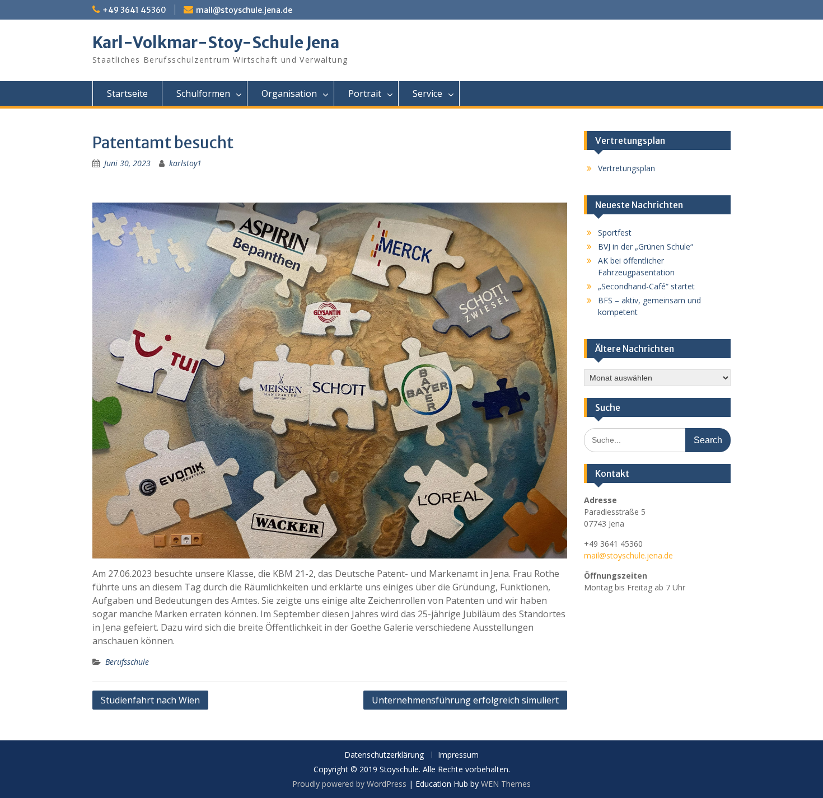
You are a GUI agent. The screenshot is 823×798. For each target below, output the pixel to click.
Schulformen (203, 93)
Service (427, 93)
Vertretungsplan (626, 168)
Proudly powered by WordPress (349, 783)
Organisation (289, 93)
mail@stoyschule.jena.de (244, 10)
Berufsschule (127, 661)
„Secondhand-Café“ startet (646, 286)
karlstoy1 (185, 163)
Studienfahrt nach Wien (150, 700)
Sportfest (615, 232)
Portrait (364, 93)
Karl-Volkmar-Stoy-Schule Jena (215, 42)
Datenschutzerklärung (384, 755)
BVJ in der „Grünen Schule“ (645, 246)
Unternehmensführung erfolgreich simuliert (465, 700)
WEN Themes (506, 783)
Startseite (127, 93)
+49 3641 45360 (134, 10)
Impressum (458, 755)
